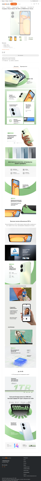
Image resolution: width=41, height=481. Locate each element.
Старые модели (23, 7)
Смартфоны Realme (27, 468)
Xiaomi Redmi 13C (31, 7)
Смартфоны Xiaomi (15, 7)
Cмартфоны (8, 7)
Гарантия (25, 474)
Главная (3, 7)
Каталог (14, 4)
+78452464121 (5, 461)
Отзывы (7, 1)
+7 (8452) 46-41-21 (35, 1)
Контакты (11, 1)
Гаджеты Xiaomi (26, 470)
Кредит (3, 1)
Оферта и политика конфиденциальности (30, 475)
